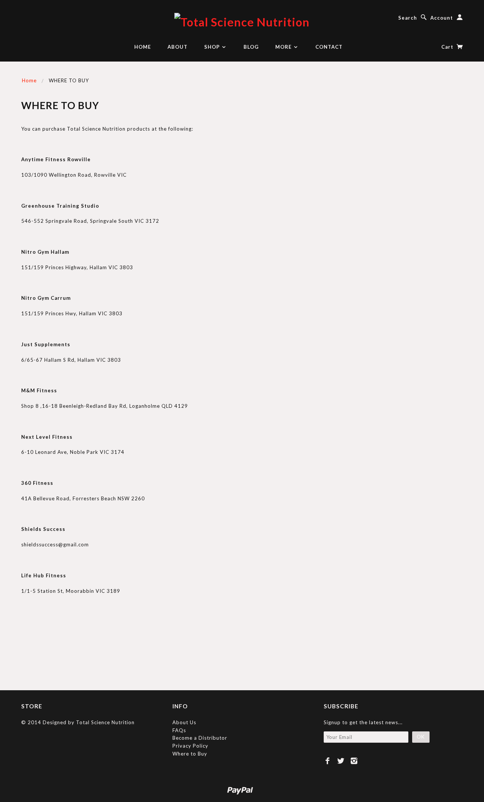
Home (29, 80)
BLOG (251, 47)
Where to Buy (189, 754)
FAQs (179, 730)
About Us (184, 722)
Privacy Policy (190, 746)
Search (407, 18)
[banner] (242, 21)
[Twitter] (341, 761)
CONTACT (329, 47)
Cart (448, 47)
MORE (284, 47)
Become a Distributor (199, 738)
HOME (142, 47)
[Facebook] (328, 761)
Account (441, 18)
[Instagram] (354, 761)
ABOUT (178, 47)
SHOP (212, 47)
